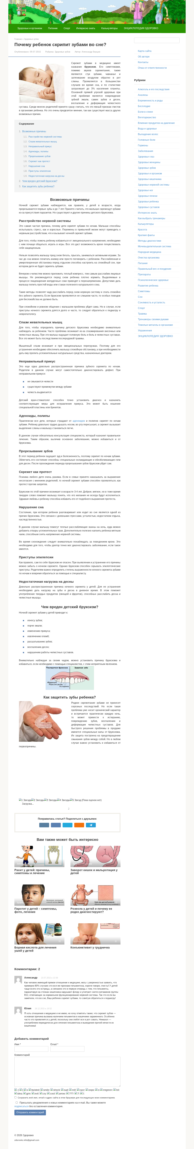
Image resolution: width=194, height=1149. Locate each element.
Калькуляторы (109, 28)
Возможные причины (34, 131)
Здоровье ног (145, 190)
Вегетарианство (147, 117)
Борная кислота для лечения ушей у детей (35, 949)
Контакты (143, 62)
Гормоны (143, 145)
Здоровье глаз (146, 156)
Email (54, 1044)
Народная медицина (149, 252)
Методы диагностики (149, 241)
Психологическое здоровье (153, 280)
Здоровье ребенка (148, 201)
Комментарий (22, 1055)
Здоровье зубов (62, 52)
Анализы (143, 95)
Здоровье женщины (149, 162)
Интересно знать (85, 28)
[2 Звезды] (37, 800)
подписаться (21, 1106)
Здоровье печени (147, 196)
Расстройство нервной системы (45, 137)
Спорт (67, 28)
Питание (53, 28)
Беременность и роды (150, 100)
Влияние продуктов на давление (156, 123)
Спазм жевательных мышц (42, 141)
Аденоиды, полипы (38, 151)
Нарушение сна (36, 166)
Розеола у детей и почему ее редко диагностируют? (91, 910)
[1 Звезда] (25, 800)
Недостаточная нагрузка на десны (46, 176)
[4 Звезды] (63, 800)
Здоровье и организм (29, 28)
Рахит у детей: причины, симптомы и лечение (32, 871)
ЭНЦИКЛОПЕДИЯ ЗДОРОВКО (141, 28)
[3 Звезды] (50, 800)
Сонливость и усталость (151, 302)
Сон (140, 297)
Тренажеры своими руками (153, 319)
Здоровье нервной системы (153, 184)
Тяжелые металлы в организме (155, 325)
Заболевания (145, 151)
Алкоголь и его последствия (153, 89)
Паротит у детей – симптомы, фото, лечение (35, 910)
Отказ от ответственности (152, 68)
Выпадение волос (148, 134)
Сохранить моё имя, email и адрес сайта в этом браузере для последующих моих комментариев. (66, 1097)
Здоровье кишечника (149, 179)
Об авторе (144, 56)
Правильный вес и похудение (154, 269)
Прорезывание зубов (39, 156)
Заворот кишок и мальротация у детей (94, 871)
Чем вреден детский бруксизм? (39, 181)
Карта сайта (144, 51)
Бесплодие (144, 106)
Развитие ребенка (148, 285)
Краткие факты (146, 235)
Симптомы (144, 291)
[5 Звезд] (75, 800)
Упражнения (145, 330)
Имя (17, 1044)
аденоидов (79, 421)
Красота (142, 229)
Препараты (144, 274)
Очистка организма (148, 257)
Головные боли (146, 140)
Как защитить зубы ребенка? (38, 186)
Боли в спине (145, 112)
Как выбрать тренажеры (151, 218)
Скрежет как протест (39, 161)
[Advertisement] (69, 773)
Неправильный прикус (40, 146)
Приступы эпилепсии (39, 171)
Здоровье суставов (149, 207)
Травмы (142, 313)
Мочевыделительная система (154, 246)
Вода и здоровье (147, 128)
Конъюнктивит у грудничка (90, 947)
